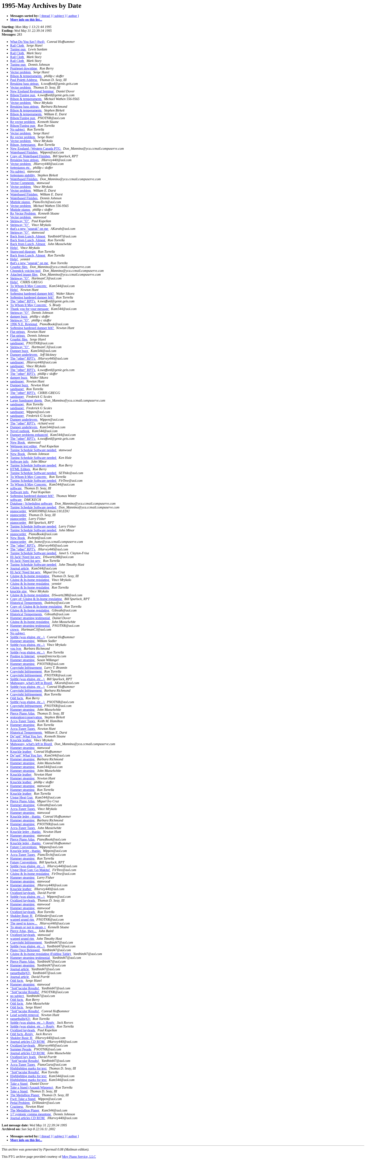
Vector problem (21, 72)
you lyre (16, 648)
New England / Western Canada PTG (35, 148)
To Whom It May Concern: (28, 286)
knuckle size (19, 591)
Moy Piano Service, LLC (79, 1156)
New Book (18, 442)
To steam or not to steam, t (28, 927)
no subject (17, 996)
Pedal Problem (20, 1103)
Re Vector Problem (23, 213)
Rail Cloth (17, 45)
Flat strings (18, 332)
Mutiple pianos (20, 202)
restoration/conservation (26, 717)
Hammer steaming (22, 641)
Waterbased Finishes (24, 152)
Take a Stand (19, 1083)
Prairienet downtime (24, 68)
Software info (19, 461)
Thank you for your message (29, 309)
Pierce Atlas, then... (23, 931)
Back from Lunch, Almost (28, 236)
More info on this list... (26, 19)
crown (14, 629)
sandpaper (17, 343)
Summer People (21, 1049)
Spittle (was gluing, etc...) (27, 637)
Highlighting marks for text (28, 1068)
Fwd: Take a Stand (23, 1099)
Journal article (20, 568)
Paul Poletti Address (24, 80)
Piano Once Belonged (25, 950)
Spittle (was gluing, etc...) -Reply (32, 1022)
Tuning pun (18, 49)
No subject (17, 129)
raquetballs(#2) (20, 973)
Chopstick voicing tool (25, 270)
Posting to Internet (22, 656)
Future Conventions (23, 847)
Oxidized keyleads (23, 893)
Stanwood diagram (23, 251)
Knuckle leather (21, 740)
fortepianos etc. (20, 167)
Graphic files (19, 267)
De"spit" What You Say (26, 736)
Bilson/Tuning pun (23, 95)
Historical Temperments (26, 603)
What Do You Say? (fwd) (27, 41)
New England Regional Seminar (32, 91)
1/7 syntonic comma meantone (31, 1114)
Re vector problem (23, 122)
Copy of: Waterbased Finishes (30, 156)
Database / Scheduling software (31, 503)
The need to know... (24, 923)
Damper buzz (19, 351)
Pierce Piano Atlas (22, 713)
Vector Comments (22, 183)
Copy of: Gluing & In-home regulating (36, 599)
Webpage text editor (24, 446)
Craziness (17, 1106)
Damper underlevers (24, 354)
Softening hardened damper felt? (32, 293)
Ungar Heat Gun (21, 797)
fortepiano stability (23, 175)
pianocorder (18, 511)
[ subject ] (59, 16)
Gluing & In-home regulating (30, 576)
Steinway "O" (20, 221)
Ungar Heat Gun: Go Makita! (30, 870)
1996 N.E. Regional (24, 324)
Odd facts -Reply (22, 1034)
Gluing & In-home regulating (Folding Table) (41, 954)
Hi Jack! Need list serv (25, 557)
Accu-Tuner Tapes (23, 721)
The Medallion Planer (25, 1095)
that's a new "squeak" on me (29, 228)
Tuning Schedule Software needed (33, 450)
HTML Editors (20, 469)
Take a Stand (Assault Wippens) (32, 1087)
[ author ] (73, 16)
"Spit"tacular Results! (25, 988)
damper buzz (19, 316)
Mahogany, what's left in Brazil (31, 683)
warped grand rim (22, 919)
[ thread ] (46, 16)
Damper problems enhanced (29, 435)
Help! (14, 248)
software (16, 488)
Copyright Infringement (26, 667)
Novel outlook (20, 431)
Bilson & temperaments (26, 76)
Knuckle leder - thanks (25, 816)
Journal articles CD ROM (27, 1041)
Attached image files (24, 274)
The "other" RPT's (23, 301)
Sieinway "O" (20, 347)
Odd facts (17, 698)
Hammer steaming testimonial (30, 618)
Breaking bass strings (24, 83)
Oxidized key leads (23, 1057)
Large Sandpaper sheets (26, 400)
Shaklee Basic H (21, 916)
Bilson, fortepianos (23, 145)
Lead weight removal (24, 1015)
